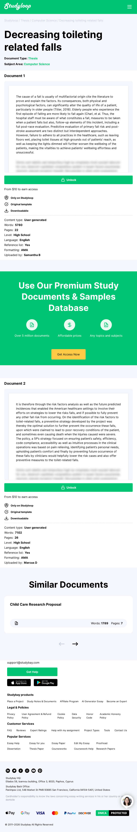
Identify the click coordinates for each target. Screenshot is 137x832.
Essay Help (13, 743)
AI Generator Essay (92, 701)
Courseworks (59, 748)
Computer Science (37, 64)
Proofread (101, 743)
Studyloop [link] (11, 20)
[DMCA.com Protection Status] (112, 813)
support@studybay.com (23, 662)
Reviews (21, 730)
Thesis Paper (36, 748)
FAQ (9, 730)
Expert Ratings (38, 730)
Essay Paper (58, 743)
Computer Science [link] (44, 20)
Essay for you (37, 743)
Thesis (33, 58)
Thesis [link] (25, 20)
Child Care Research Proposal (35, 604)
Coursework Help (83, 748)
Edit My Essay (82, 743)
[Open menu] (129, 7)
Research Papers (105, 748)
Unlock (71, 180)
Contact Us (121, 730)
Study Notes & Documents (41, 701)
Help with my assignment (65, 730)
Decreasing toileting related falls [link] (81, 20)
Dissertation (14, 748)
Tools (107, 730)
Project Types (91, 730)
